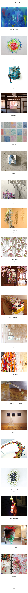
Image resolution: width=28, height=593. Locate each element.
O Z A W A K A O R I (14, 3)
